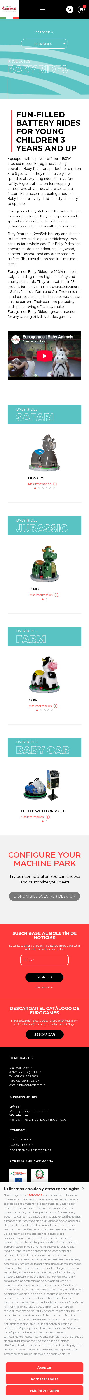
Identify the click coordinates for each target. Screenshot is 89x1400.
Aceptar (44, 1367)
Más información (44, 1390)
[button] (83, 1188)
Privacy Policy (21, 1139)
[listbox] (44, 44)
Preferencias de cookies (30, 1150)
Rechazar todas (44, 1379)
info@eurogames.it (32, 1085)
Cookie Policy (21, 1145)
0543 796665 (29, 1076)
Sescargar (44, 1034)
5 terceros (34, 1195)
